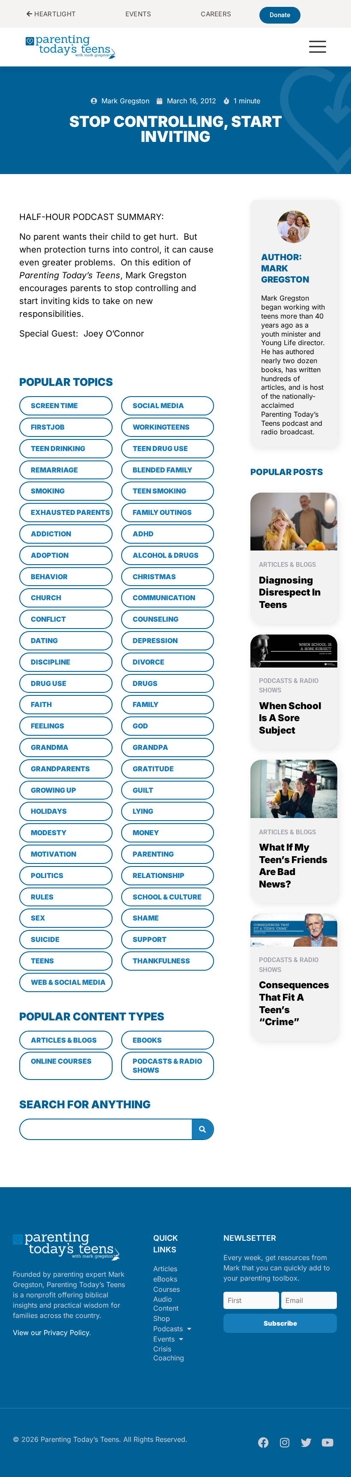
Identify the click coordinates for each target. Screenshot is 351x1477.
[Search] (202, 1129)
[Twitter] (306, 1442)
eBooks (165, 1279)
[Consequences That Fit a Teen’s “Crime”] (293, 929)
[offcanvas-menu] (317, 47)
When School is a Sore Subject (290, 718)
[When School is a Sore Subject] (293, 650)
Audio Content (165, 1303)
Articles (165, 1268)
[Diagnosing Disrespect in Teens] (293, 521)
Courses (166, 1289)
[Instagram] (284, 1442)
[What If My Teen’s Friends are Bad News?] (293, 788)
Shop (161, 1318)
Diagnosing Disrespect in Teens (290, 592)
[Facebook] (263, 1442)
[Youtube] (327, 1442)
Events (164, 1339)
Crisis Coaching (168, 1353)
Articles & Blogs (287, 565)
